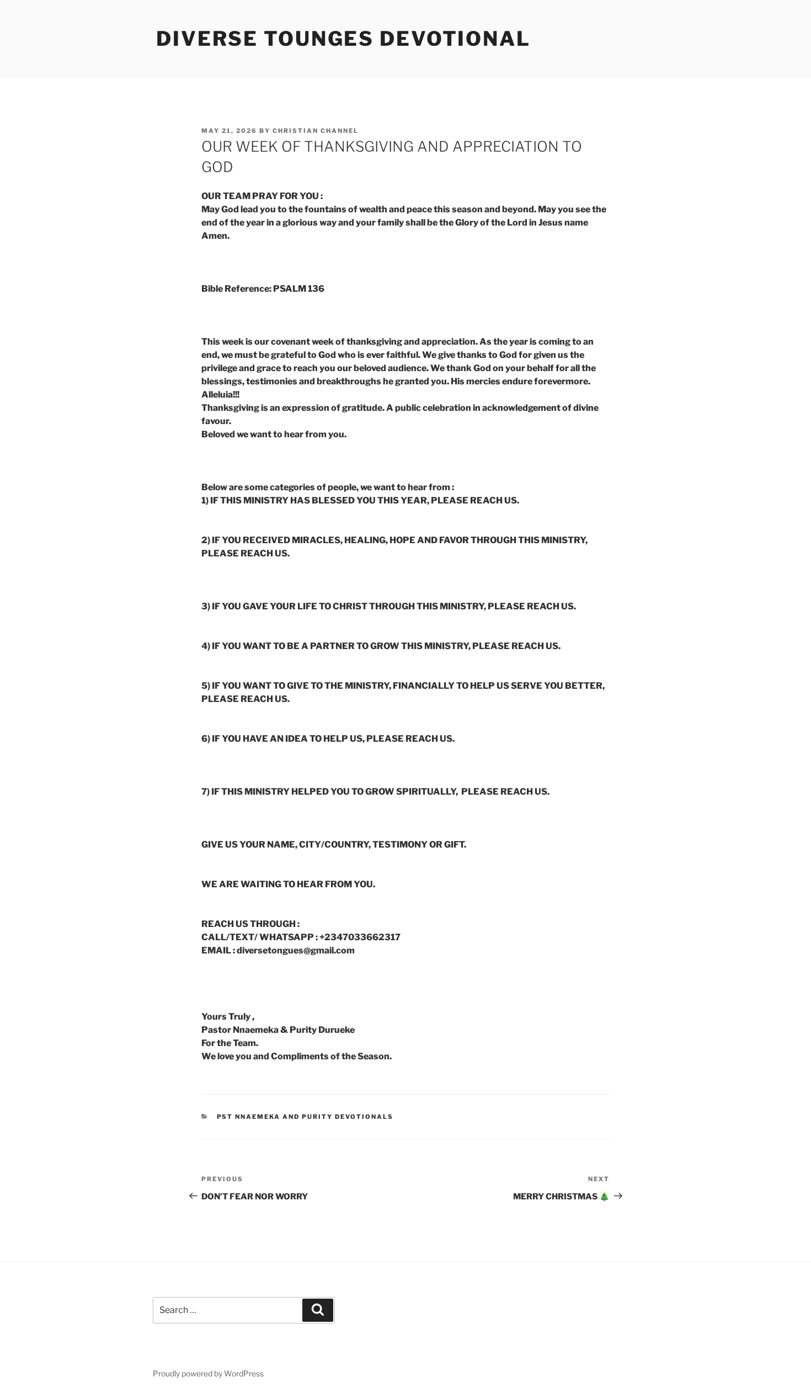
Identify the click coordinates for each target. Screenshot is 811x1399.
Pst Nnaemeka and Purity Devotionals (305, 1117)
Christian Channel (316, 131)
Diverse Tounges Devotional (343, 38)
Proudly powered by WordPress (208, 1373)
